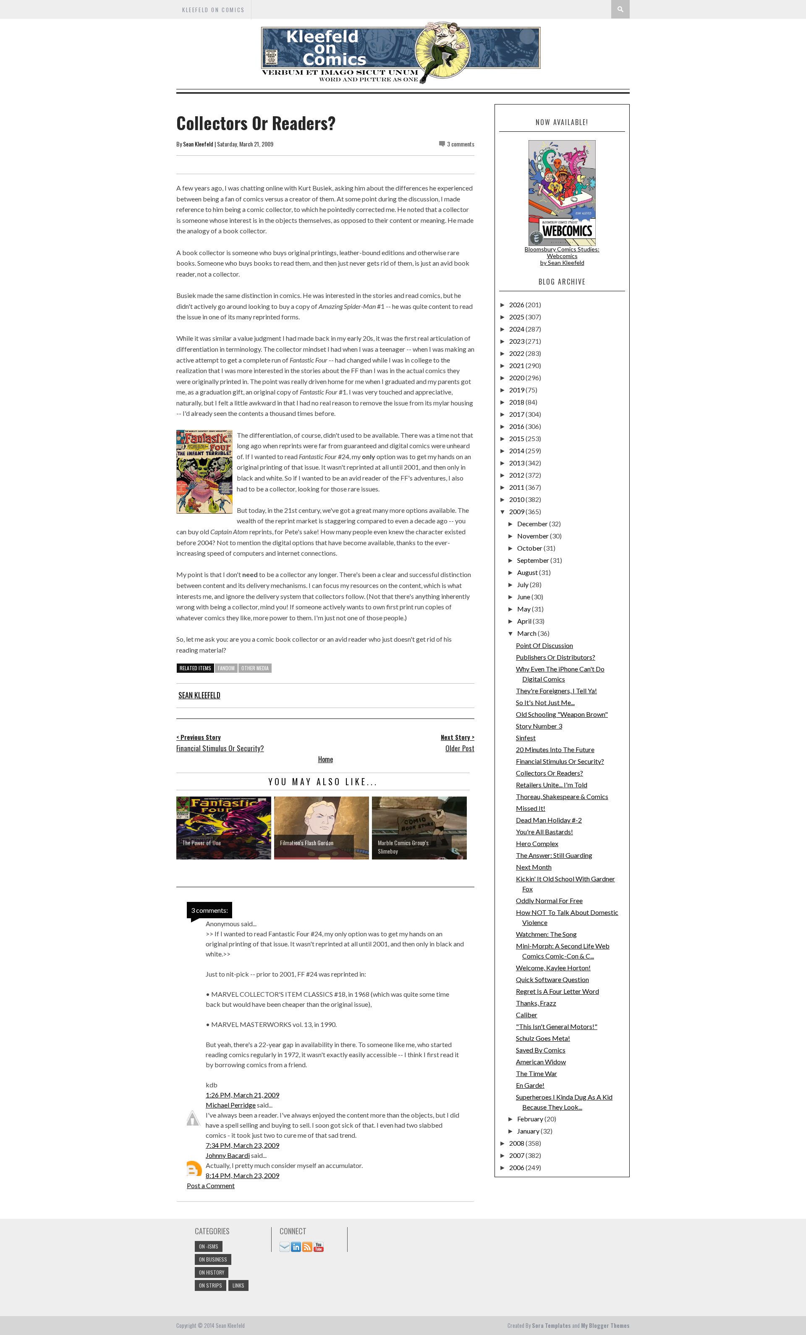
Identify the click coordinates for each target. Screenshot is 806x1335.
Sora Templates (551, 1325)
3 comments (460, 143)
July (523, 584)
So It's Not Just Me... (545, 702)
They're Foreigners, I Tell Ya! (556, 691)
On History (211, 1272)
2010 (517, 499)
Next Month (534, 867)
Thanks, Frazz (536, 1003)
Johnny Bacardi (228, 1155)
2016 (517, 426)
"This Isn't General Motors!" (556, 1026)
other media (255, 667)
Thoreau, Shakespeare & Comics (562, 796)
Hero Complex (537, 843)
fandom (226, 667)
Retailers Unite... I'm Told (551, 785)
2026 (517, 304)
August (528, 572)
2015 (517, 438)
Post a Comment (211, 1185)
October (530, 548)
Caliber (526, 1015)
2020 (517, 377)
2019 (517, 390)
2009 (517, 511)
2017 (517, 414)
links (238, 1285)
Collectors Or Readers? (549, 773)
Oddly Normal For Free (549, 900)
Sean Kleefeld (198, 143)
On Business (213, 1259)
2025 (517, 317)
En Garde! (530, 1085)
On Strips (210, 1285)
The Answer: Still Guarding (554, 855)
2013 (517, 463)
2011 (517, 487)
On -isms (208, 1246)
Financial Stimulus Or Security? (560, 761)
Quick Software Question (552, 979)
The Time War (536, 1073)
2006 (517, 1167)
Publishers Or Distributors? (555, 657)
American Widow (541, 1062)
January (529, 1131)
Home (325, 759)
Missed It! (530, 808)
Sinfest (526, 738)
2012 (517, 475)
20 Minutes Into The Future (555, 749)
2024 (517, 329)
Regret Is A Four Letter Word (557, 991)
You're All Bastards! (544, 832)
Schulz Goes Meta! (543, 1038)
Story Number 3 (539, 726)
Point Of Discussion (544, 645)
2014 (517, 451)
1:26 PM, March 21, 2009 (242, 1095)
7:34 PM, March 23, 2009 (242, 1145)
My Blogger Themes (605, 1325)
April (525, 621)
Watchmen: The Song (546, 934)
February (530, 1119)
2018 (517, 402)
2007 (517, 1155)
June (524, 597)
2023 (517, 341)
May (524, 609)
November (533, 536)
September (533, 560)
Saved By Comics (540, 1050)
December (533, 524)
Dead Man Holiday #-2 (549, 820)
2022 (517, 353)
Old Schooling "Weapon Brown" (562, 714)
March (527, 633)
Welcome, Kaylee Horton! (553, 968)
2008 (517, 1143)
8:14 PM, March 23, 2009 (242, 1175)
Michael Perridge (231, 1105)
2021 (517, 365)
